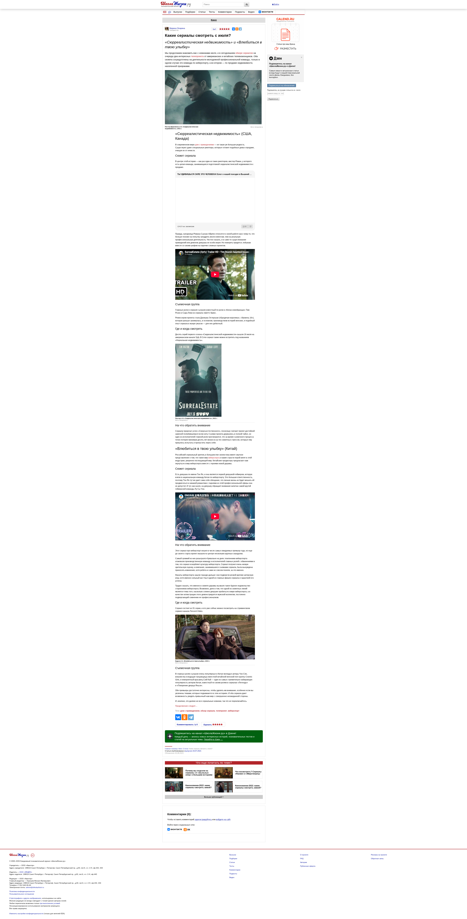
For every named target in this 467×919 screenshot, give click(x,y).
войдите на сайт (223, 819)
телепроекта (197, 56)
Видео (251, 12)
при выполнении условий (50, 903)
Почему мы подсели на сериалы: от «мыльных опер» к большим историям (198, 773)
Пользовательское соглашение (21, 894)
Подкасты (240, 12)
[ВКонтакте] (233, 29)
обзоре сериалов (244, 53)
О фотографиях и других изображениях (25, 898)
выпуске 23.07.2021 (193, 751)
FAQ (302, 858)
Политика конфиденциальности (22, 891)
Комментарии (225, 12)
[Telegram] (240, 29)
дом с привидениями (204, 145)
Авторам (303, 862)
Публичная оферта (307, 866)
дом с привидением (190, 711)
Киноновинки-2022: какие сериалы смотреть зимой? (198, 786)
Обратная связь (377, 858)
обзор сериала (208, 711)
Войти (276, 4)
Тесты (212, 12)
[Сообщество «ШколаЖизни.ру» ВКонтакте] (266, 11)
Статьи (202, 12)
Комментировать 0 (187, 724)
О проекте (304, 855)
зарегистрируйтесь (203, 819)
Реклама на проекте (379, 855)
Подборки (190, 12)
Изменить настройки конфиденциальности (26, 913)
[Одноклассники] (236, 29)
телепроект (221, 711)
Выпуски (177, 12)
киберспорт (233, 711)
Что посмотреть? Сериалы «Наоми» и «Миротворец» (248, 773)
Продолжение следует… (186, 706)
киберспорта (214, 458)
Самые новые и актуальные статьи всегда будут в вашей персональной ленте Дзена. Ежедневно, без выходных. (284, 74)
